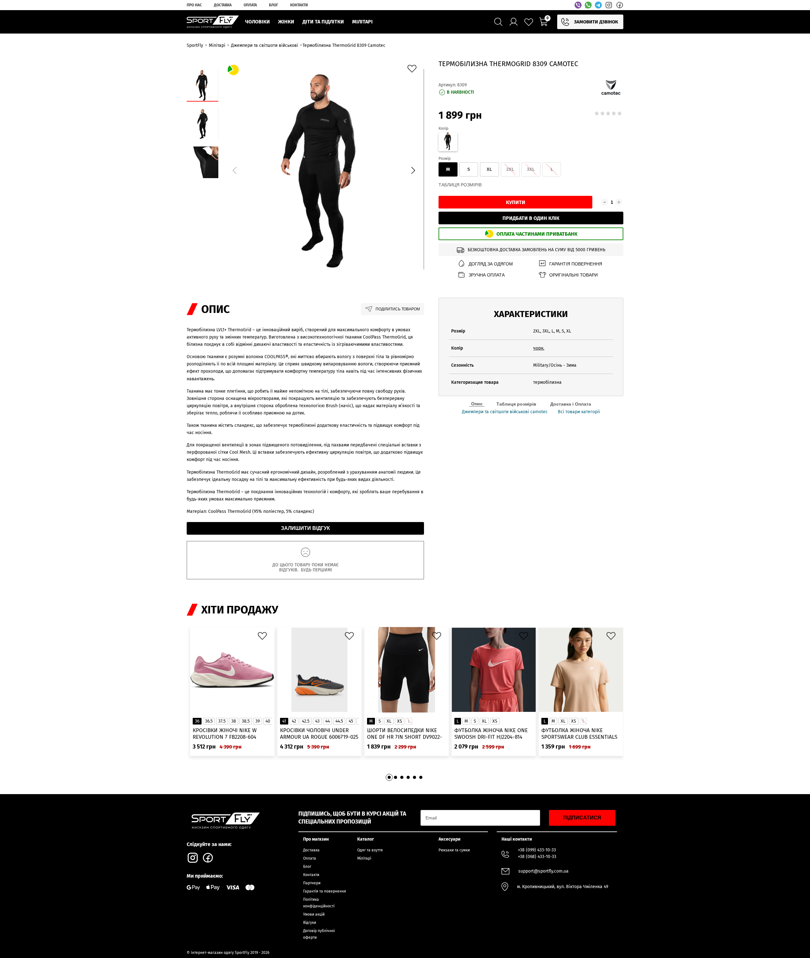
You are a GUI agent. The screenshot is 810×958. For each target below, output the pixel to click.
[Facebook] (619, 5)
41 (284, 721)
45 (351, 721)
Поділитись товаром (398, 309)
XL (489, 169)
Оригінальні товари (573, 274)
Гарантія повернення (575, 263)
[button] (413, 170)
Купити (515, 202)
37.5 (222, 721)
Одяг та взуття (370, 850)
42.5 (305, 721)
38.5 (246, 721)
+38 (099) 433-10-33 (537, 850)
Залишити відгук (305, 528)
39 (257, 721)
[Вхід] (513, 22)
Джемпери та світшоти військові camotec (505, 412)
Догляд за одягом (491, 263)
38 (233, 721)
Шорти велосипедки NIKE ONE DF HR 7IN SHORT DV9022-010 (404, 734)
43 (317, 721)
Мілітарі (364, 858)
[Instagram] (609, 5)
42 (294, 721)
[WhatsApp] (588, 5)
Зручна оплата (487, 274)
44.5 (339, 721)
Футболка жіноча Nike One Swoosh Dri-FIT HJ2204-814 (491, 733)
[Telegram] (598, 5)
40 (267, 721)
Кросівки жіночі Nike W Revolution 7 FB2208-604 (225, 733)
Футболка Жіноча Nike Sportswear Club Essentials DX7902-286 (579, 734)
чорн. (538, 348)
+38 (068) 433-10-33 (537, 856)
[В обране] (413, 70)
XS (399, 721)
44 (327, 721)
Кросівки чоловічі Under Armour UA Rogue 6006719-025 (319, 733)
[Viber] (578, 5)
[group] (323, 169)
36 (197, 721)
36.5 (209, 721)
